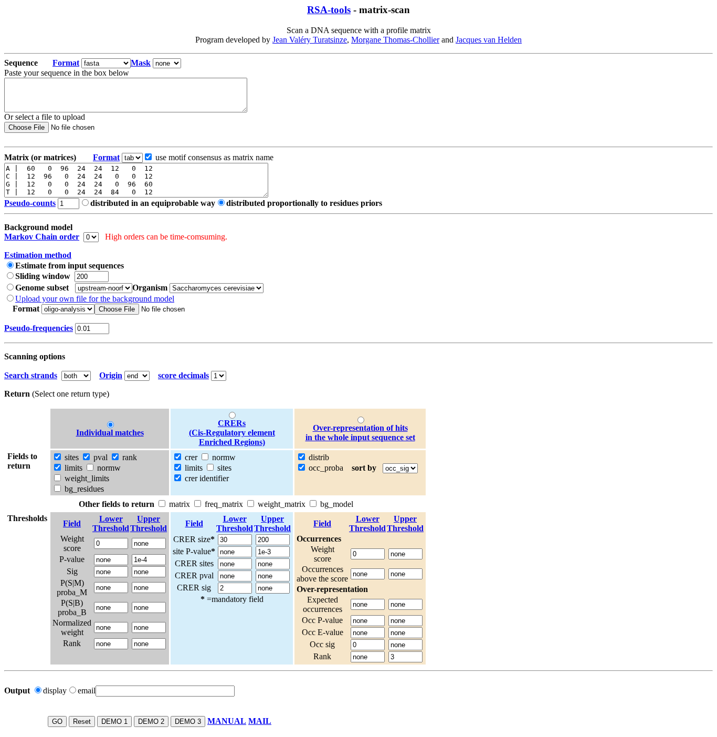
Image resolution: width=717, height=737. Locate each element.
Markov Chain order (41, 236)
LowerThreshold (110, 523)
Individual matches (110, 432)
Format (65, 62)
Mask (141, 62)
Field (72, 523)
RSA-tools (329, 9)
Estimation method (37, 255)
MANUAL (226, 721)
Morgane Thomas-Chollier (395, 39)
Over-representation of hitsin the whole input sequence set (360, 432)
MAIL (259, 721)
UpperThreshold (148, 523)
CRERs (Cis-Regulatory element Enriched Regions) (232, 433)
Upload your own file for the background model (94, 298)
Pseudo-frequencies (38, 328)
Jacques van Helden (489, 39)
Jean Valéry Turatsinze (309, 39)
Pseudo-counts (30, 203)
